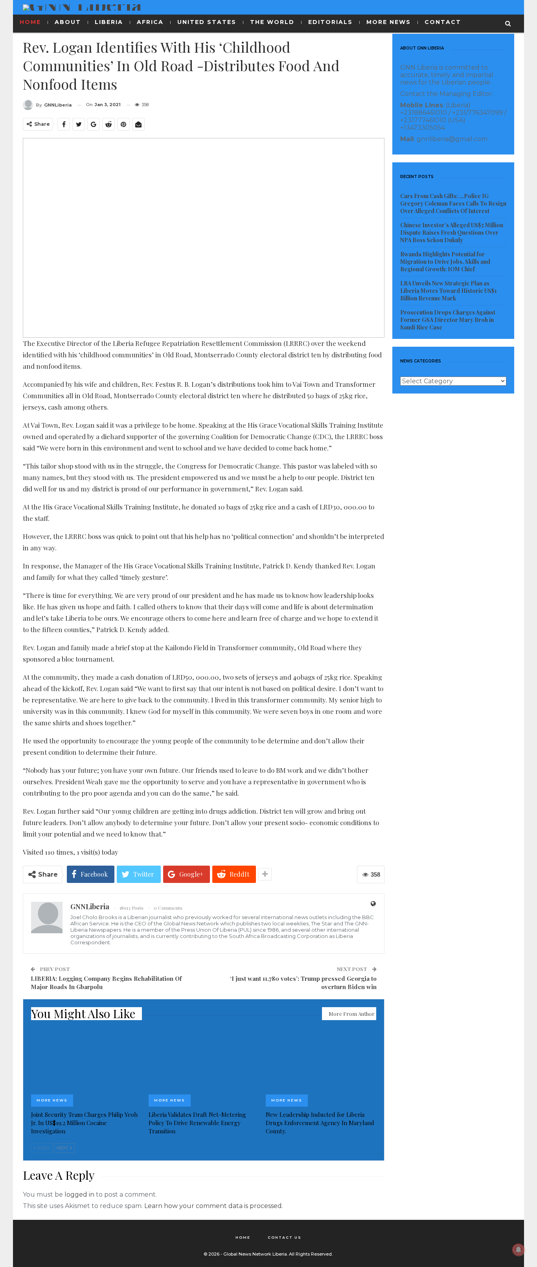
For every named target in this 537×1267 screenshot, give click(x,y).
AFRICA (150, 22)
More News (52, 1100)
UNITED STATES (206, 22)
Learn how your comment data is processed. (213, 1206)
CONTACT (443, 22)
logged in (79, 1194)
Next (63, 1148)
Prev (43, 1148)
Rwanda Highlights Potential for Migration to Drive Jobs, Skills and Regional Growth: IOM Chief (445, 261)
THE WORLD (272, 22)
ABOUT (68, 22)
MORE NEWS (388, 22)
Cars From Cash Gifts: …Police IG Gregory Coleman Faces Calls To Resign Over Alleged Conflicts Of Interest (453, 203)
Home (242, 1237)
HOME (30, 22)
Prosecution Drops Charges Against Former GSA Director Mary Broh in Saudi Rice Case (447, 320)
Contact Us (285, 1237)
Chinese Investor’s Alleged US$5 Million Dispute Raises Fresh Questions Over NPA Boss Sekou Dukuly (451, 232)
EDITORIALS (330, 22)
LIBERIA (109, 22)
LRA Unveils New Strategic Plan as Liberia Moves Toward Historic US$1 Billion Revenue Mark (448, 291)
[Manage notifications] (518, 1249)
